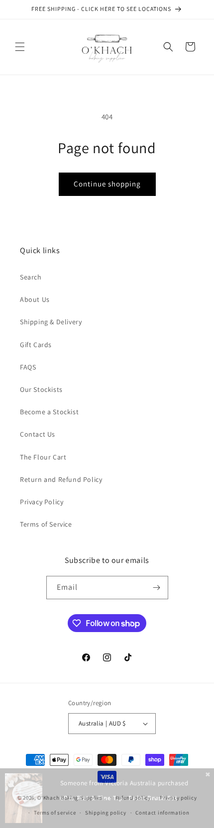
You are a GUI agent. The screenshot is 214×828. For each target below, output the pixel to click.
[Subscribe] (157, 587)
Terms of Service (46, 524)
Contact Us (37, 434)
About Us (35, 299)
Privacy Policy (41, 501)
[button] (20, 47)
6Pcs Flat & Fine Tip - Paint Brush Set (119, 798)
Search (31, 277)
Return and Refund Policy (61, 479)
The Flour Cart (43, 457)
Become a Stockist (49, 411)
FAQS (28, 367)
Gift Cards (36, 344)
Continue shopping (107, 183)
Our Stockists (41, 389)
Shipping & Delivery (51, 321)
